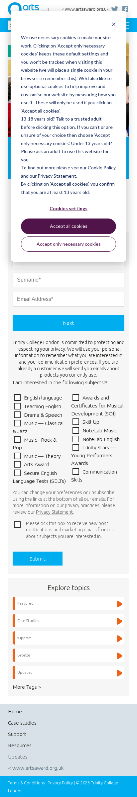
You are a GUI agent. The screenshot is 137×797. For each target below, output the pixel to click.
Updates (24, 672)
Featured (25, 603)
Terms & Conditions (26, 783)
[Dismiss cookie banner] (113, 25)
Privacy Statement (57, 176)
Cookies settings (68, 208)
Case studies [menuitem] (22, 723)
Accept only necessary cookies (69, 244)
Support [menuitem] (17, 734)
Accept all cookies (68, 226)
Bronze (23, 655)
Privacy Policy (60, 783)
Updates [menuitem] (18, 756)
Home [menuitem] (15, 711)
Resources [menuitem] (20, 745)
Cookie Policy (102, 167)
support (24, 638)
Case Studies (28, 620)
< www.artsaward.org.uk (85, 9)
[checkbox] (68, 439)
